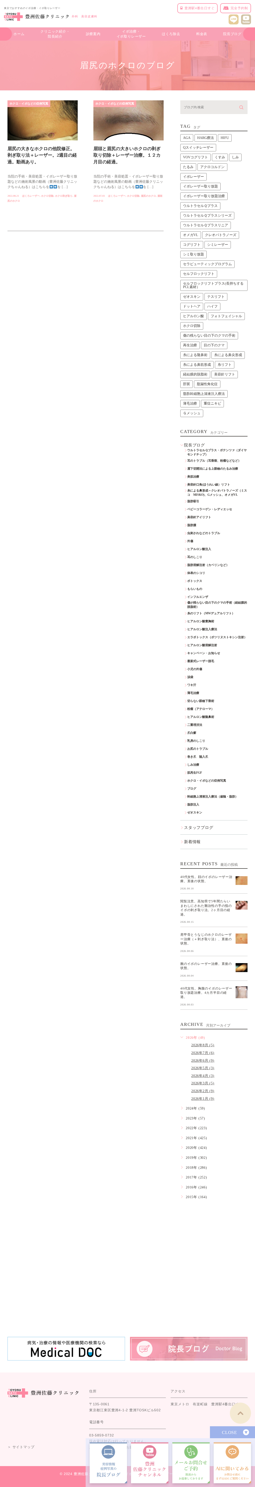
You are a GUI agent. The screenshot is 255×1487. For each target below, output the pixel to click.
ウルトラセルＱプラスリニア (205, 225)
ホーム (18, 34)
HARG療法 (205, 138)
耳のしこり (194, 557)
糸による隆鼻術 (195, 355)
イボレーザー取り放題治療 (204, 196)
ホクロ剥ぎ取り (63, 195)
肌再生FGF (194, 772)
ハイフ (212, 306)
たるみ (188, 167)
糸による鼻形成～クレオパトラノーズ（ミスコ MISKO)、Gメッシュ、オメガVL (217, 492)
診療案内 (93, 34)
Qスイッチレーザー (198, 147)
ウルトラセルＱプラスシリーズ (207, 215)
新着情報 (192, 842)
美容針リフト (224, 374)
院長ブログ (232, 34)
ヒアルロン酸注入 (199, 549)
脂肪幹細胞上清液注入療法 (204, 394)
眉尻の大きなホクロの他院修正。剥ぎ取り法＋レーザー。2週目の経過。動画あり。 (42, 155)
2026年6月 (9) (202, 1060)
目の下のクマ (214, 345)
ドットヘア (191, 306)
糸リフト (225, 365)
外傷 (190, 541)
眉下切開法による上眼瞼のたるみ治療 (212, 468)
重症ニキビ (212, 403)
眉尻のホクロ (148, 195)
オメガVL (190, 235)
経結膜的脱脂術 (195, 374)
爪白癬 (191, 733)
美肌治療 (193, 476)
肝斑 (186, 384)
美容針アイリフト (199, 517)
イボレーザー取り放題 (200, 186)
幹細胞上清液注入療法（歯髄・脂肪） (212, 796)
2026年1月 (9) (202, 1099)
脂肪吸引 (193, 501)
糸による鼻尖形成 (228, 355)
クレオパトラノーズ (220, 235)
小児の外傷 (194, 669)
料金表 (201, 34)
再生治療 (190, 345)
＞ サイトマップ (20, 1447)
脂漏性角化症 (207, 384)
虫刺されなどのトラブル (203, 533)
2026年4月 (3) (202, 1076)
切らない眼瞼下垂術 (200, 701)
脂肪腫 (191, 525)
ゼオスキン (191, 297)
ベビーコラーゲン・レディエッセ (209, 509)
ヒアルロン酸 (193, 316)
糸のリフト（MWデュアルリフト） (211, 613)
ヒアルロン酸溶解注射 (202, 645)
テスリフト (216, 297)
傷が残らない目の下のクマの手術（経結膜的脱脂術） (217, 605)
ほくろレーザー (31, 195)
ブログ (191, 788)
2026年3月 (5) (202, 1083)
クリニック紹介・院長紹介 (55, 34)
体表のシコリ (196, 573)
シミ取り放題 (193, 254)
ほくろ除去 (171, 34)
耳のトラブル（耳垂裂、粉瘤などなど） (214, 460)
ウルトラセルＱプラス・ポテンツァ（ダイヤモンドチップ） (217, 452)
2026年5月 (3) (202, 1068)
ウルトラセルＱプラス (200, 206)
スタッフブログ (198, 827)
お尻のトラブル (197, 748)
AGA (187, 138)
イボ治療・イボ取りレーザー (131, 34)
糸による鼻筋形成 (197, 365)
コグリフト (191, 245)
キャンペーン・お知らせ (203, 653)
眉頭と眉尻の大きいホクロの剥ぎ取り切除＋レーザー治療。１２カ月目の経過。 (127, 155)
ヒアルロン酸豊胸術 (200, 621)
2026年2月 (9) (202, 1091)
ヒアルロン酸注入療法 (202, 629)
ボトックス (194, 581)
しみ (235, 157)
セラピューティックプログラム (207, 264)
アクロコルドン (212, 167)
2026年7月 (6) (202, 1053)
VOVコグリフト (195, 157)
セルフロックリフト (198, 274)
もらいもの (194, 589)
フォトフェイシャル (226, 316)
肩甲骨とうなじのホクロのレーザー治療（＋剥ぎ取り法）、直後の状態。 (206, 939)
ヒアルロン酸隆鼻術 (200, 717)
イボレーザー (193, 177)
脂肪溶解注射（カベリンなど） (208, 565)
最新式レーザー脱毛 (200, 661)
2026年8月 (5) (202, 1045)
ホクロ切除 (47, 195)
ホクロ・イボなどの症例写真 (28, 103)
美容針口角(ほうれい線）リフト (208, 484)
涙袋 (190, 677)
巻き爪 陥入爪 (197, 756)
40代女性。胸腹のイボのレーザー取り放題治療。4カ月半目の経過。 (206, 992)
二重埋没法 (194, 725)
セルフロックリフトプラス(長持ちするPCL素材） (213, 285)
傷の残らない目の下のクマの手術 (209, 335)
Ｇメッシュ (191, 413)
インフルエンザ (197, 597)
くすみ (220, 157)
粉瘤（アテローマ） (200, 709)
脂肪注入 (193, 804)
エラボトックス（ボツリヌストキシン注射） (217, 637)
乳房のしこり (196, 741)
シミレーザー (217, 245)
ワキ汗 (191, 685)
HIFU (225, 138)
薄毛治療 (190, 403)
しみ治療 (193, 764)
